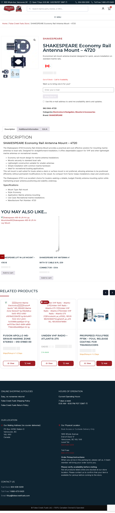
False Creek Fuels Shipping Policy (15, 401)
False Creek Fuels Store (19, 23)
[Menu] (55, 17)
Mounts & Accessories (85, 112)
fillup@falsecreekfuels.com (18, 495)
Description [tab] (10, 129)
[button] (35, 40)
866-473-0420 (67, 453)
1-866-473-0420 (17, 491)
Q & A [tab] (44, 129)
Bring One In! (50, 96)
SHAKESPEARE (53, 38)
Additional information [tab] (28, 129)
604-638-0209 (67, 445)
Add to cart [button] (8, 273)
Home (4, 23)
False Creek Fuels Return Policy (14, 405)
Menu (59, 17)
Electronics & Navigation (63, 112)
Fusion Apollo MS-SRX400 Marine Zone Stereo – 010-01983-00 (17, 338)
